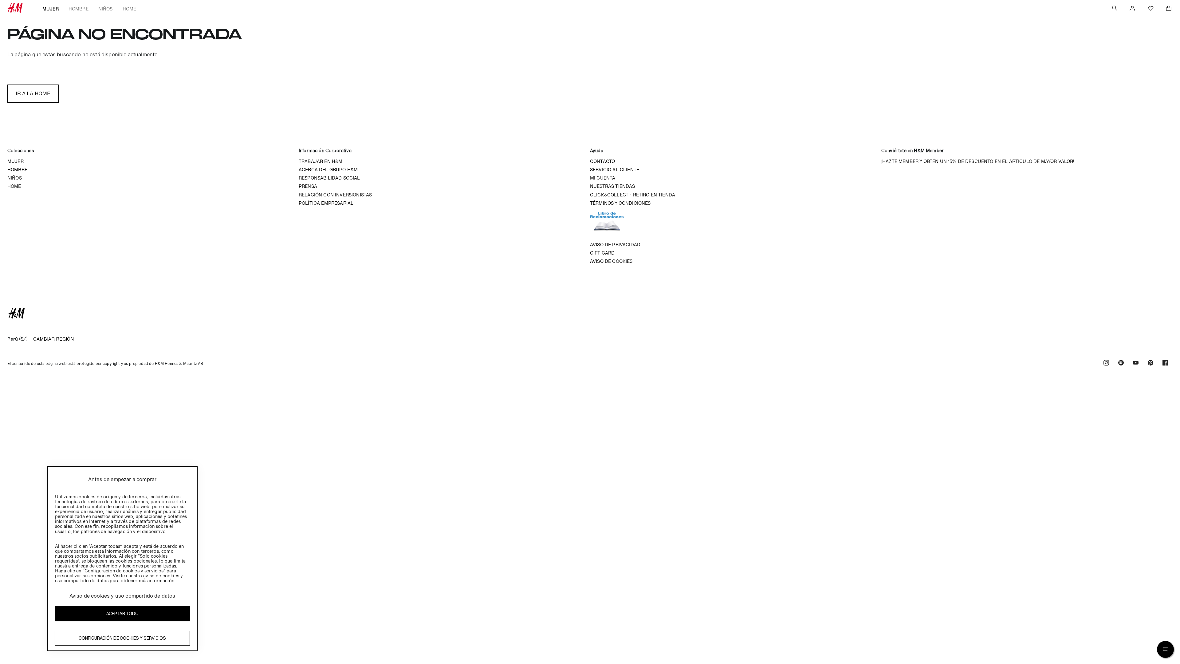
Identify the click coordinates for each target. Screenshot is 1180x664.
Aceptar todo (122, 613)
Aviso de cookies (611, 261)
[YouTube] (1136, 363)
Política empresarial (326, 203)
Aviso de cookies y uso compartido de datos (122, 596)
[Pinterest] (1150, 363)
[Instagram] (1106, 363)
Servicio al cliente (614, 169)
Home (129, 8)
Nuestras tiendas (612, 186)
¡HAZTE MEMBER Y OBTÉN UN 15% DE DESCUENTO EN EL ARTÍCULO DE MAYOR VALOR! (977, 161)
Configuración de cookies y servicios (122, 638)
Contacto (602, 161)
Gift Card (602, 252)
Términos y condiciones (620, 203)
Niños (105, 8)
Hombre (78, 8)
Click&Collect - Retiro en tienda (632, 194)
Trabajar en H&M (320, 161)
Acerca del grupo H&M (328, 169)
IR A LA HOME (33, 93)
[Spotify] (1121, 363)
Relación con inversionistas (335, 194)
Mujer (50, 8)
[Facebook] (1165, 363)
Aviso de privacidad (615, 244)
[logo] (590, 313)
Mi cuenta (602, 177)
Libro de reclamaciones (613, 223)
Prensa (308, 186)
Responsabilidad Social (329, 177)
